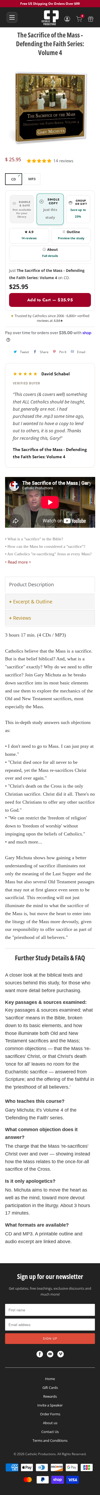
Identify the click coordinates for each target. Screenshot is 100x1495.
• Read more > (18, 562)
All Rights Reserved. (71, 1454)
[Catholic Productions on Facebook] (39, 1354)
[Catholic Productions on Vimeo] (60, 1354)
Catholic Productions (40, 1454)
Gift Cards (50, 1387)
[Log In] (67, 19)
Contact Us (50, 1431)
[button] (39, 161)
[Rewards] (91, 19)
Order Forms (50, 1414)
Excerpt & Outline (32, 601)
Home (50, 1378)
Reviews (22, 618)
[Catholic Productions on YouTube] (50, 1354)
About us (50, 1422)
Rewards (50, 1396)
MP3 (31, 178)
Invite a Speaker (50, 1405)
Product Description (31, 584)
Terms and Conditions (50, 1440)
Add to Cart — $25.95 (50, 300)
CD (13, 179)
